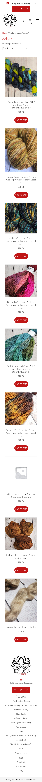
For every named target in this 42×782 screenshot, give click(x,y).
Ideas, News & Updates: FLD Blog (21, 735)
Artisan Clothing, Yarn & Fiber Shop (21, 705)
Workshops (21, 727)
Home (4, 33)
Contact (21, 748)
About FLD (21, 739)
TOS (21, 770)
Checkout (21, 762)
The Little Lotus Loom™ (21, 744)
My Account (21, 766)
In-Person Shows (21, 718)
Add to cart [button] (21, 120)
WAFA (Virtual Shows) (21, 722)
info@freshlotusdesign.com (23, 3)
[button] (15, 9)
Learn (21, 731)
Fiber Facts (21, 714)
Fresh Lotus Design (21, 701)
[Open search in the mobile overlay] (23, 21)
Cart (21, 757)
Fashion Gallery (21, 709)
